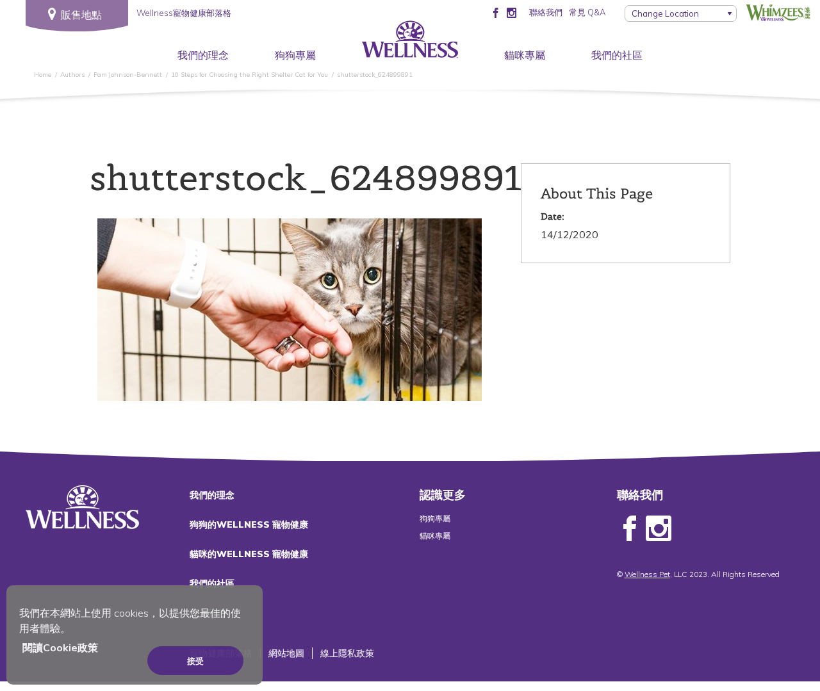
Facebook (630, 529)
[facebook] (495, 12)
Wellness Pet (647, 574)
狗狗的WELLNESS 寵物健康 (249, 524)
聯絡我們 (545, 12)
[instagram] (511, 12)
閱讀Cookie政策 (60, 647)
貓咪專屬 (524, 55)
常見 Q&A (587, 12)
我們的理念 (203, 55)
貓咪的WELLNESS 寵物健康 (249, 554)
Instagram (658, 529)
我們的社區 (617, 55)
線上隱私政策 (347, 653)
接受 (195, 661)
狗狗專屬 (295, 55)
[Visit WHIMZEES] (778, 12)
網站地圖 (286, 653)
